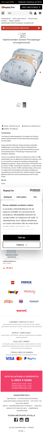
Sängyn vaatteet (14, 21)
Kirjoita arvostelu (31, 126)
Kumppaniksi (33, 408)
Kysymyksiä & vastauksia (28, 399)
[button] (40, 13)
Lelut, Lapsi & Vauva (19, 19)
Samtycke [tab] (8, 197)
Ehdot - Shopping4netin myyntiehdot (18, 406)
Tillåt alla (21, 237)
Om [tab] (35, 197)
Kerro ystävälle (10, 129)
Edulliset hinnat (22, 404)
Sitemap (31, 428)
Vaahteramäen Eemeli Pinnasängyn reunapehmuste (17, 23)
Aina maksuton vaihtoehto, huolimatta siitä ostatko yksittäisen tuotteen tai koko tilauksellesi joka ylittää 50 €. (21, 325)
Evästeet (38, 406)
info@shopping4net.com (21, 388)
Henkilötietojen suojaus (17, 408)
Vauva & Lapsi (32, 19)
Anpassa (20, 245)
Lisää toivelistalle (11, 126)
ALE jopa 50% (7, 2)
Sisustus (4, 21)
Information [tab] (21, 197)
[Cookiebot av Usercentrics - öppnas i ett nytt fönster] (30, 190)
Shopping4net (6, 19)
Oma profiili (11, 399)
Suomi (20, 431)
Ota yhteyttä (35, 401)
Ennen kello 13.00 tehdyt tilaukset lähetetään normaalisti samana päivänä (21, 335)
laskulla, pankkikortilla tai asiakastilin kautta (21, 353)
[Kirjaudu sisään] (35, 13)
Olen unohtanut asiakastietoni (16, 401)
